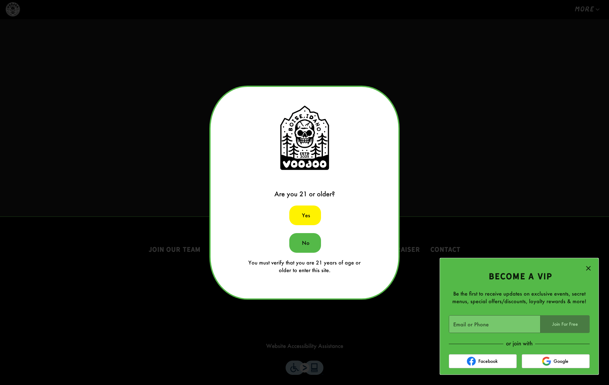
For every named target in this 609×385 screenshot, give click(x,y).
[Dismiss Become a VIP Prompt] (588, 268)
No (306, 242)
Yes (306, 215)
